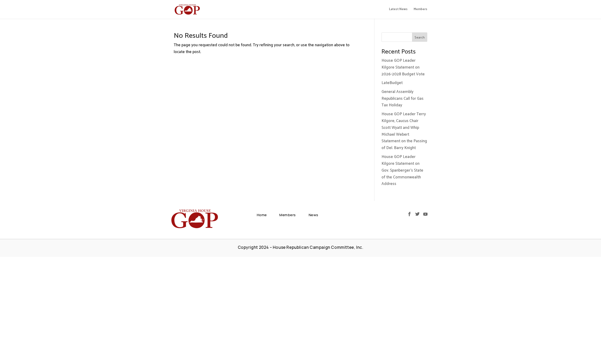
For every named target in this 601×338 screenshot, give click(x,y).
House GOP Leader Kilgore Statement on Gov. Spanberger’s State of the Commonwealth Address (402, 170)
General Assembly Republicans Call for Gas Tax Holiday (402, 98)
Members (420, 10)
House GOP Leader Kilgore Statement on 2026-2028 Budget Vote (403, 67)
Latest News (398, 10)
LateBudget (392, 83)
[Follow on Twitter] (417, 214)
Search (420, 37)
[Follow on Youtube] (425, 214)
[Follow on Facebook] (409, 214)
